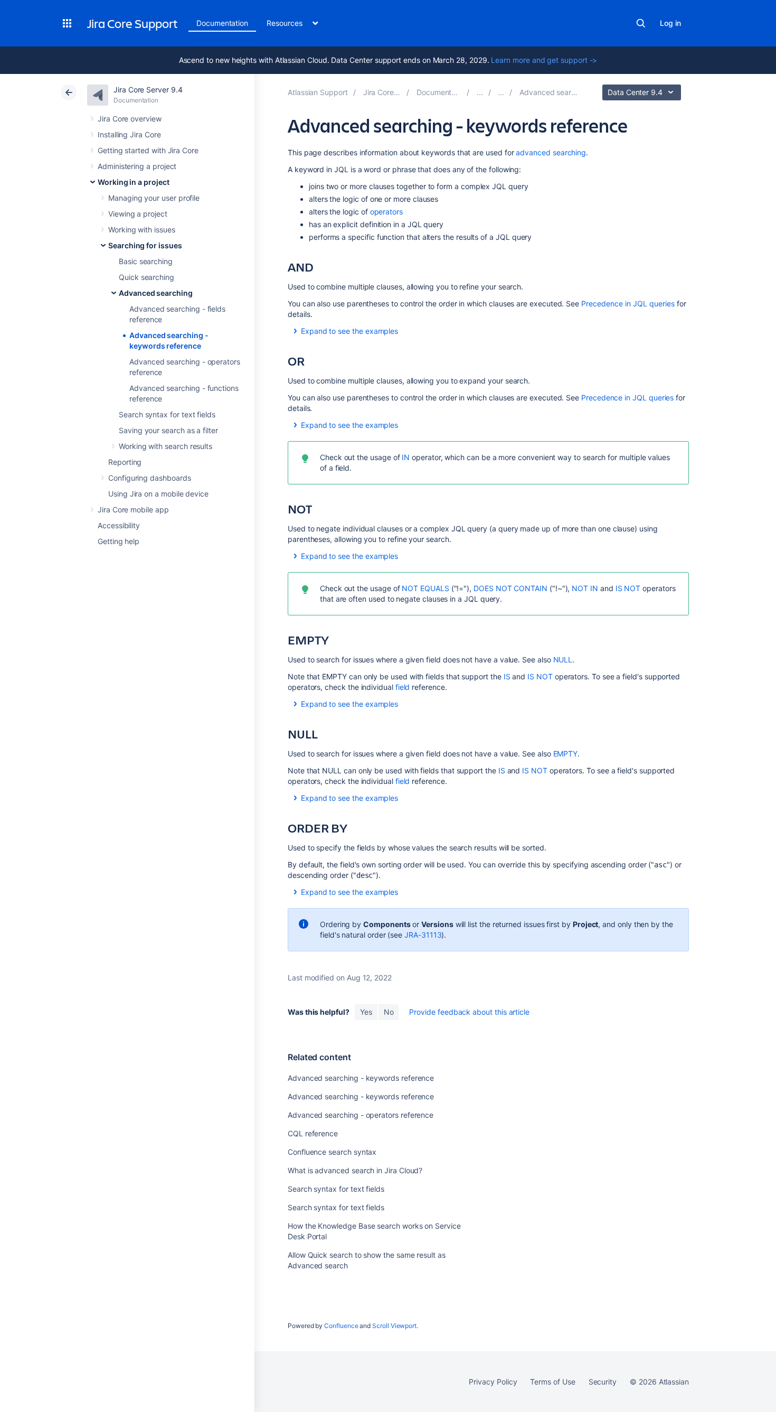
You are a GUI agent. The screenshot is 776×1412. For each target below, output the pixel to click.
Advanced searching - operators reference (360, 1114)
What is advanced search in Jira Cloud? (355, 1170)
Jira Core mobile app (133, 509)
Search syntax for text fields (167, 414)
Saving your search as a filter (168, 430)
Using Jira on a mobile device (158, 493)
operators (386, 211)
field (402, 686)
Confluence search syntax (332, 1151)
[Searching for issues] (501, 92)
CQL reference (313, 1133)
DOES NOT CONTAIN (510, 588)
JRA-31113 (422, 934)
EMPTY (565, 753)
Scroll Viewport (394, 1326)
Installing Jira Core (129, 134)
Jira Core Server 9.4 (148, 89)
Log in (670, 22)
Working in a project (133, 181)
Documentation (222, 22)
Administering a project (137, 166)
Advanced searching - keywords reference (361, 1077)
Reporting (124, 461)
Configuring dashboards (149, 477)
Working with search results (165, 446)
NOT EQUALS (425, 588)
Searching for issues (145, 245)
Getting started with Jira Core (148, 150)
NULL (563, 659)
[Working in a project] (480, 92)
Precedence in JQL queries (628, 303)
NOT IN (585, 588)
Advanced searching (156, 292)
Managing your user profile (154, 197)
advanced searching (551, 152)
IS (507, 676)
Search (640, 23)
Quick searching (146, 277)
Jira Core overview (130, 118)
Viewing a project (137, 213)
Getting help (118, 541)
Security (603, 1381)
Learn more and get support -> (544, 59)
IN (406, 457)
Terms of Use (552, 1381)
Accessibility (119, 525)
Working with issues (141, 229)
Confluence (341, 1326)
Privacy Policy (493, 1381)
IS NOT (628, 588)
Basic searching (146, 261)
